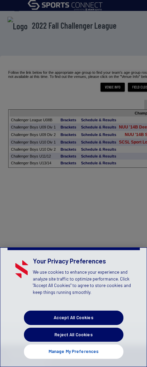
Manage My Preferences (74, 351)
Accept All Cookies (73, 317)
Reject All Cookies (73, 334)
